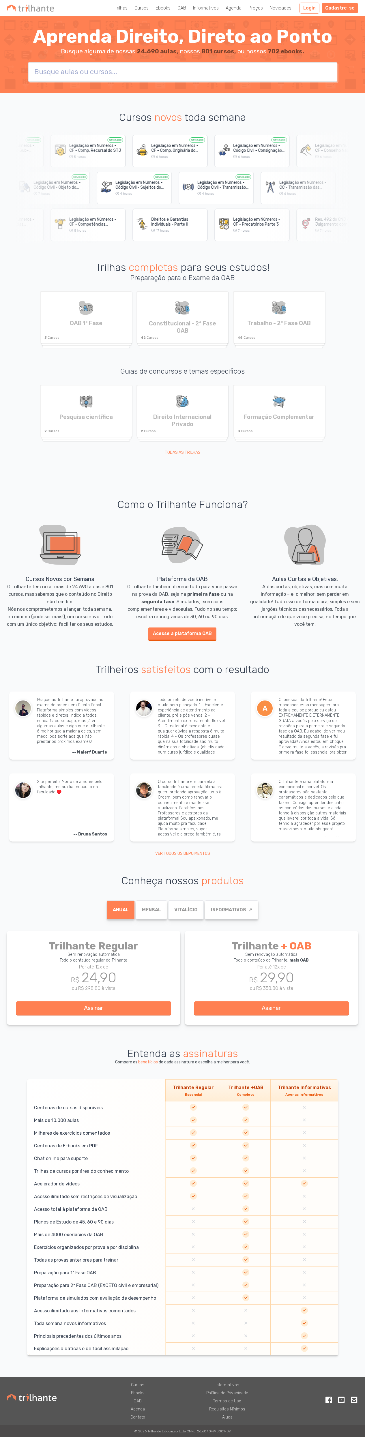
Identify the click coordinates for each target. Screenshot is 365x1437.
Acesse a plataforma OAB (182, 633)
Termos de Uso (227, 1401)
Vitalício (186, 910)
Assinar (93, 1008)
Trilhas (121, 8)
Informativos (206, 8)
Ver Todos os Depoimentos (182, 853)
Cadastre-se (340, 8)
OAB (181, 8)
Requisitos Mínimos (227, 1409)
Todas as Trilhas (183, 452)
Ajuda (227, 1417)
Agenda (234, 8)
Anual (121, 910)
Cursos (141, 8)
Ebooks (163, 8)
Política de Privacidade (227, 1393)
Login (309, 8)
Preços (255, 8)
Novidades (280, 8)
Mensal (151, 910)
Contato (137, 1417)
